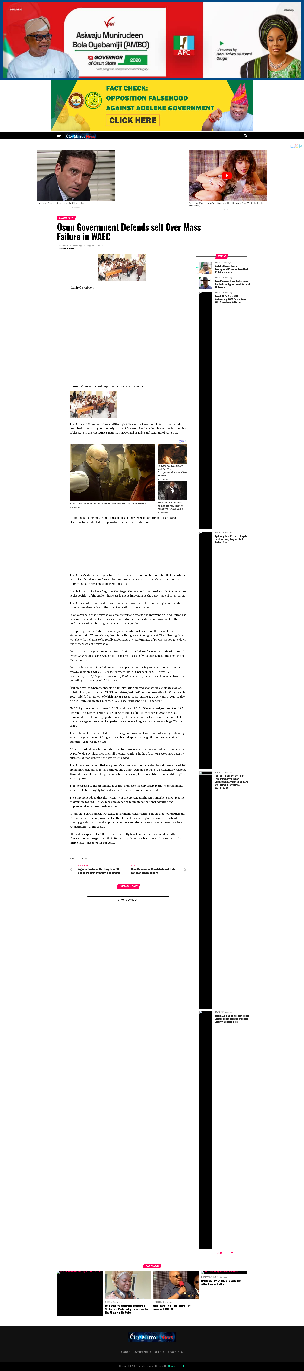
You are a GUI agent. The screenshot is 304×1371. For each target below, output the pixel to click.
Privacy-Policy (175, 1352)
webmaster (68, 248)
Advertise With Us (142, 1352)
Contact (125, 1352)
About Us (159, 1352)
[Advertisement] (128, 315)
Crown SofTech (176, 1366)
